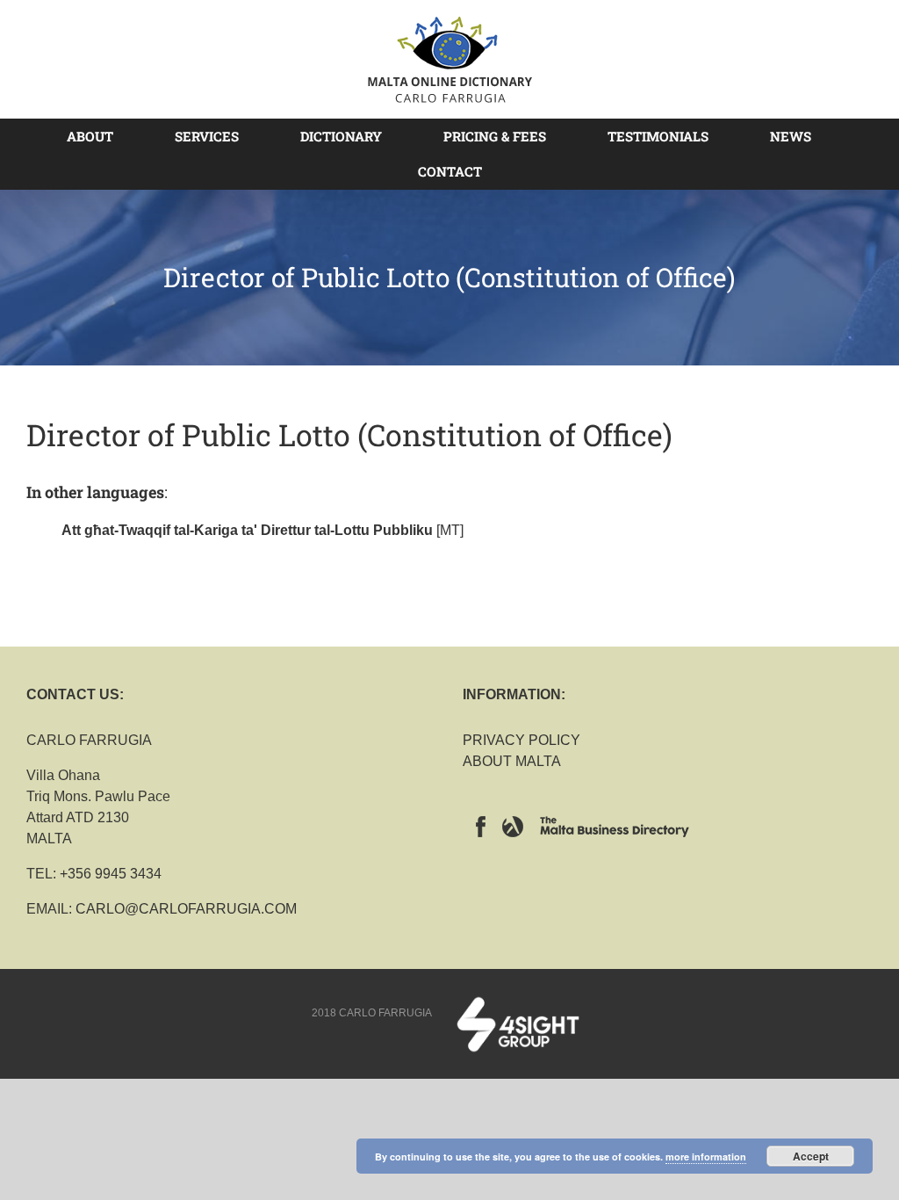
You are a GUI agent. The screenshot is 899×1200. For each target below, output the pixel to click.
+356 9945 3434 (111, 873)
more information (705, 1156)
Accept (811, 1156)
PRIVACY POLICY (521, 740)
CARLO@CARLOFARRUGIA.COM (186, 908)
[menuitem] (101, 136)
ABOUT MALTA (512, 761)
